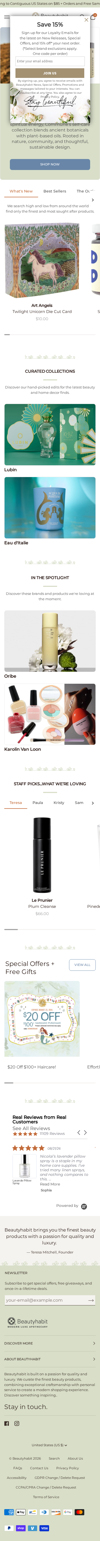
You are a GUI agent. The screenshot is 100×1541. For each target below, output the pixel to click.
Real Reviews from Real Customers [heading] (39, 1119)
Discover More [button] (18, 1343)
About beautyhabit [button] (22, 1359)
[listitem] (53, 1168)
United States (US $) (47, 1445)
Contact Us (39, 1468)
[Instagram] (16, 1423)
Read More (50, 1184)
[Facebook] (6, 1423)
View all (82, 965)
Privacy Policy (67, 1468)
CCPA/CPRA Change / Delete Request (46, 1487)
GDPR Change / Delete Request (60, 1478)
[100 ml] (42, 855)
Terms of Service (46, 1497)
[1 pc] (42, 260)
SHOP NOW (49, 165)
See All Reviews (31, 1128)
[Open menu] (9, 17)
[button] (79, 1132)
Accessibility (17, 1478)
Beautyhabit (22, 1458)
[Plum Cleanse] (42, 855)
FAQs (17, 1468)
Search (54, 1458)
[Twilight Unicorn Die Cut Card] (42, 260)
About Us (75, 1458)
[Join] (87, 1300)
